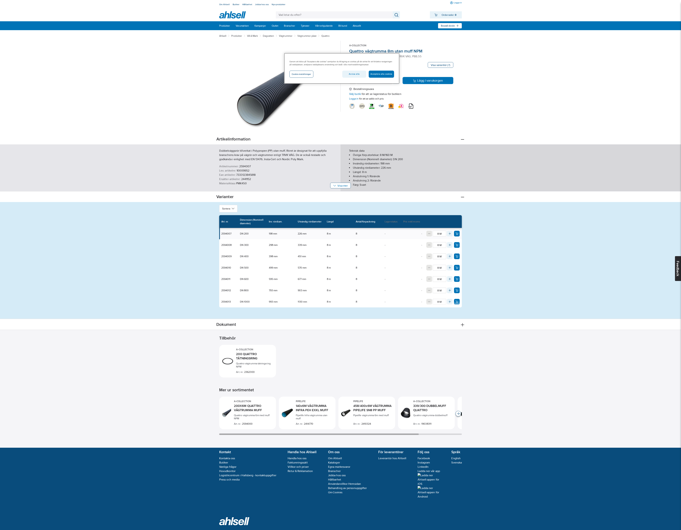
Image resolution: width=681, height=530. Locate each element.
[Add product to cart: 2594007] (457, 233)
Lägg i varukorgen (430, 80)
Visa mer (342, 185)
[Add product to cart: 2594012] (457, 290)
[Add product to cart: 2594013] (457, 302)
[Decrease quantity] (429, 233)
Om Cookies (335, 492)
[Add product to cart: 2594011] (457, 279)
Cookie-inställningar (301, 74)
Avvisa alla (354, 74)
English (456, 458)
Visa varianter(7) (440, 65)
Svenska (456, 462)
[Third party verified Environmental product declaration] (362, 106)
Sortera (226, 208)
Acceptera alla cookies (381, 74)
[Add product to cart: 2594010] (457, 267)
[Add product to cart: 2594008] (457, 245)
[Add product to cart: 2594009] (457, 256)
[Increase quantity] (450, 233)
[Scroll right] (458, 413)
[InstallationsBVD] (352, 106)
